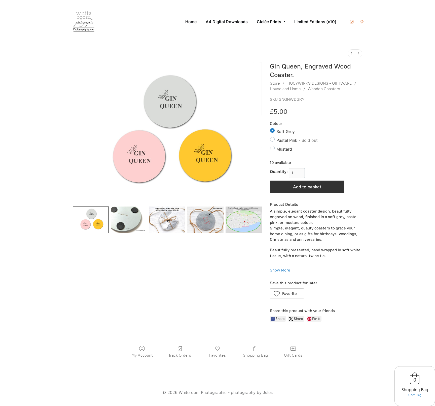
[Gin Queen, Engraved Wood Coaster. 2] (167, 220)
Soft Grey (285, 131)
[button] (287, 293)
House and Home (285, 88)
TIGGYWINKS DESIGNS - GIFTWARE (319, 83)
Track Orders (179, 355)
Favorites (217, 355)
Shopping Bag (255, 355)
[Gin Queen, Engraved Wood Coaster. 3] (205, 220)
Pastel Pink (297, 140)
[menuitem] (351, 53)
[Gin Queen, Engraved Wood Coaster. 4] (244, 220)
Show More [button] (280, 270)
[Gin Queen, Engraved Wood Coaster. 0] (91, 220)
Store (275, 83)
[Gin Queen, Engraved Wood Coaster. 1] (129, 220)
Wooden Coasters (324, 88)
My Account (142, 355)
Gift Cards (293, 355)
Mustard (284, 149)
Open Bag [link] (414, 395)
